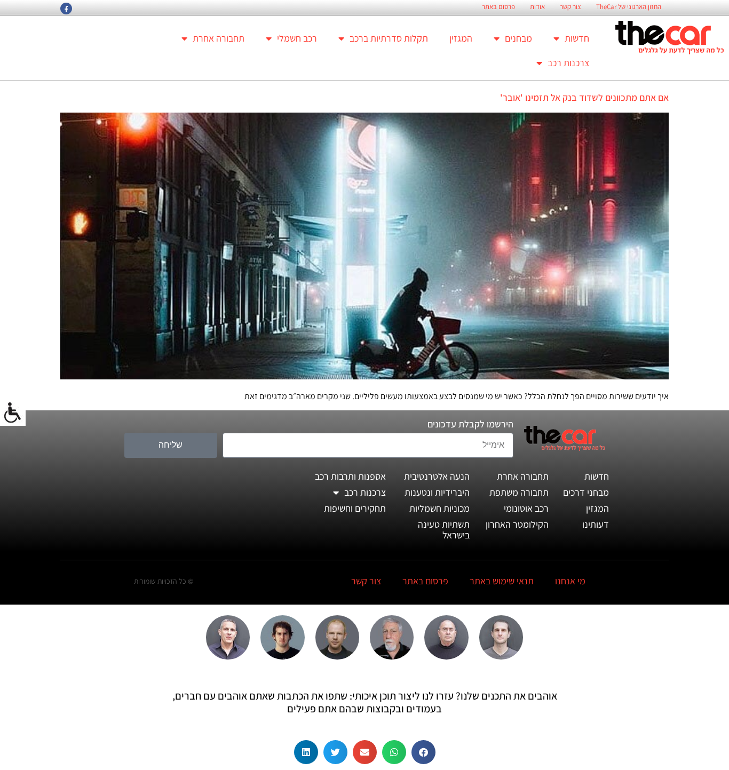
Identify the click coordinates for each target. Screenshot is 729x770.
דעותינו (595, 524)
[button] (423, 752)
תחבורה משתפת (519, 492)
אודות (537, 7)
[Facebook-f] (66, 8)
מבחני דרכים (586, 492)
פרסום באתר (498, 7)
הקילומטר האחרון (517, 524)
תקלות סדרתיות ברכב (389, 38)
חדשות (577, 38)
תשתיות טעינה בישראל (444, 529)
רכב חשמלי (297, 38)
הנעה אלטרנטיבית (437, 476)
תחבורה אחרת (218, 38)
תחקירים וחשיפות (355, 508)
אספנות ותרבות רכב (350, 476)
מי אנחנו (570, 581)
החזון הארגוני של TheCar (628, 7)
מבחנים (518, 38)
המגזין (460, 38)
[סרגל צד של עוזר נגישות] (13, 413)
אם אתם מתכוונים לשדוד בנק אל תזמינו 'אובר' (584, 97)
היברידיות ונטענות (437, 492)
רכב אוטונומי (526, 508)
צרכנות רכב (568, 63)
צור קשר (570, 7)
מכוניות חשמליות (439, 508)
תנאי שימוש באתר (502, 581)
